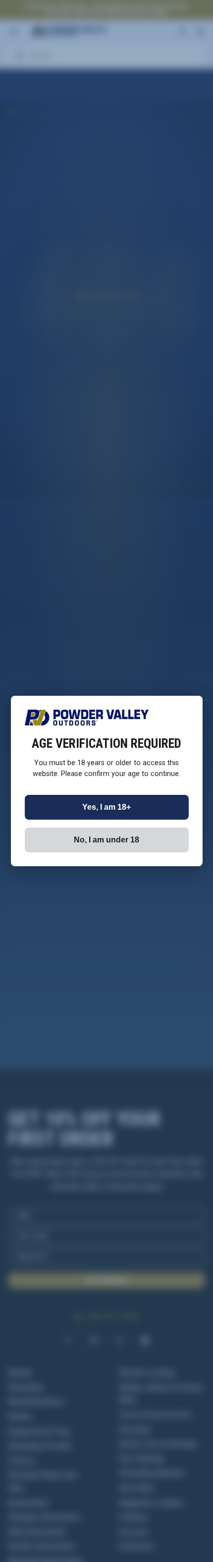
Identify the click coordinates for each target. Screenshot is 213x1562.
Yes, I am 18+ (106, 807)
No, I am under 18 (106, 840)
